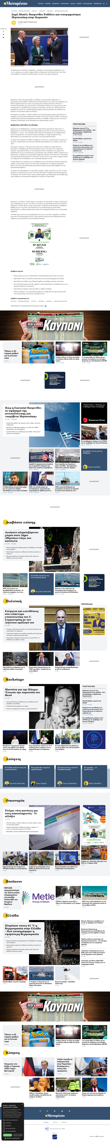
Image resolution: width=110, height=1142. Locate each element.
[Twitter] (54, 1111)
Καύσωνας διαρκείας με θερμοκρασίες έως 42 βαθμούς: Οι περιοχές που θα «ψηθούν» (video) (93, 931)
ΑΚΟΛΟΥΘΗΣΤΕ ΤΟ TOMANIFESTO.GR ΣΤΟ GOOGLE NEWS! (27, 306)
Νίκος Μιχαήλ (41, 783)
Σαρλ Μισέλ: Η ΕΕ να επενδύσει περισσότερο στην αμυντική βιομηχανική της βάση (39, 278)
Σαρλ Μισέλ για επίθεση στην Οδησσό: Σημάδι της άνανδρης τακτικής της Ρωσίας (39, 281)
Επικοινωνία (64, 1122)
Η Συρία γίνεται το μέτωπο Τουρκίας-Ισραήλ (67, 768)
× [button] (22, 1104)
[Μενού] (103, 3)
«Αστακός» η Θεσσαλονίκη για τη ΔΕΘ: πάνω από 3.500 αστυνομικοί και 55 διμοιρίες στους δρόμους (93, 952)
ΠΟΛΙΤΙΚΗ (14, 11)
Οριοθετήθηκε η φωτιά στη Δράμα (14, 982)
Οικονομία (15, 800)
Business (14, 881)
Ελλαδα (72, 3)
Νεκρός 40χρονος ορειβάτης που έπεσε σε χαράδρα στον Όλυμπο (92, 922)
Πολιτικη (41, 3)
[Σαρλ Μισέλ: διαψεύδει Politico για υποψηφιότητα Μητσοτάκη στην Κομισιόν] (3, 31)
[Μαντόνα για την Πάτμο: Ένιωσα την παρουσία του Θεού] (54, 706)
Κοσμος (79, 3)
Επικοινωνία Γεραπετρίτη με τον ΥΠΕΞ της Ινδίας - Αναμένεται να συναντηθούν (40, 669)
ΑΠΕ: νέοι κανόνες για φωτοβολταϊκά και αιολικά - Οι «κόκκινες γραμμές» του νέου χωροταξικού (13, 591)
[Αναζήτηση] (106, 3)
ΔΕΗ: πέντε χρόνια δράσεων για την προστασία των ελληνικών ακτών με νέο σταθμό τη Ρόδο (94, 903)
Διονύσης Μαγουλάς (43, 591)
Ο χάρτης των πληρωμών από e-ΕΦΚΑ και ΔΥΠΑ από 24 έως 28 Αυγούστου (39, 868)
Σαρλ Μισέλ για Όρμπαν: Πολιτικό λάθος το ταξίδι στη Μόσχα (32, 289)
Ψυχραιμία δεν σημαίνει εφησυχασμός (40, 768)
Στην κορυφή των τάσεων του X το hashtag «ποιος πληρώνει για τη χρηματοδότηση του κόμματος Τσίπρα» (40, 748)
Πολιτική (14, 601)
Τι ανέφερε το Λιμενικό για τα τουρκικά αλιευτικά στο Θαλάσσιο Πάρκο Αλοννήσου (40, 983)
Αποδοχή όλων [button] (8, 1135)
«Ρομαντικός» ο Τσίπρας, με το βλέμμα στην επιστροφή (94, 406)
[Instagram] (47, 1111)
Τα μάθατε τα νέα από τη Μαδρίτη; (92, 452)
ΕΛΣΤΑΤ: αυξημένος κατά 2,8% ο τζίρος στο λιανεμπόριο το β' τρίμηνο (68, 902)
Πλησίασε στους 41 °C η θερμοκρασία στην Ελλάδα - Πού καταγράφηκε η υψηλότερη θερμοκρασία (84, 131)
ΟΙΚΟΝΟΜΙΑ (63, 469)
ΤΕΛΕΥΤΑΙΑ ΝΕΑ (79, 124)
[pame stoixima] (55, 325)
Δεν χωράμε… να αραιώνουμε (90, 768)
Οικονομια (55, 3)
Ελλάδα (12, 915)
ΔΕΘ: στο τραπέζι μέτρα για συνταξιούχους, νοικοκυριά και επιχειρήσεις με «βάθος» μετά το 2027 (40, 489)
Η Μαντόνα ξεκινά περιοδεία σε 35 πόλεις (17, 706)
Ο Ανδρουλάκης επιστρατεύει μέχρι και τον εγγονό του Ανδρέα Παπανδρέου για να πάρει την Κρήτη (15, 488)
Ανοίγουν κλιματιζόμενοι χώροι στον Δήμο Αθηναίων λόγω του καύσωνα (21, 536)
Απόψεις (13, 759)
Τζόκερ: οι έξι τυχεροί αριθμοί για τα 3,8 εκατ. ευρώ (11, 354)
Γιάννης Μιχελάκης (70, 783)
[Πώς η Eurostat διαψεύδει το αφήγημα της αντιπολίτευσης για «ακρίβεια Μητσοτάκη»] (54, 424)
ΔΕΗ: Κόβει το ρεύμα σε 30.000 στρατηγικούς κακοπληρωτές (22, 831)
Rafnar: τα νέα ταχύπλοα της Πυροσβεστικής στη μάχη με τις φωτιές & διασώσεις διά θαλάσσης (66, 590)
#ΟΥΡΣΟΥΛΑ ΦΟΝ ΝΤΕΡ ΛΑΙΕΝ (61, 11)
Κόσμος (13, 1053)
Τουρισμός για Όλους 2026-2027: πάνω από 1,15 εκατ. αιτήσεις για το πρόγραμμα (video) (93, 962)
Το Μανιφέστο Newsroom (27, 22)
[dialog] (12, 1122)
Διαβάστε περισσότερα (15, 1117)
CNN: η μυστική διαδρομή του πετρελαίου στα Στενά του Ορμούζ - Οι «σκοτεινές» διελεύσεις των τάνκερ (67, 489)
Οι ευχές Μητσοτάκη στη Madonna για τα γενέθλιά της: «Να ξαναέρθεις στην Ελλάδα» (67, 747)
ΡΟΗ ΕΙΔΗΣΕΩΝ (87, 3)
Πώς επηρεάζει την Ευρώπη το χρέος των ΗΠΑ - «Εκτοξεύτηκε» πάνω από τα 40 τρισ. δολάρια (66, 466)
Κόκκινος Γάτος (97, 420)
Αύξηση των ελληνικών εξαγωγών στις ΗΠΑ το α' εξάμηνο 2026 (94, 862)
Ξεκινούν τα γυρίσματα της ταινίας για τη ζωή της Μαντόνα (21, 708)
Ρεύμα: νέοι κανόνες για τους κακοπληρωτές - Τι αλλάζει (21, 813)
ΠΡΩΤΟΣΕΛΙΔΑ (98, 3)
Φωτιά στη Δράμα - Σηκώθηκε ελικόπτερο (65, 982)
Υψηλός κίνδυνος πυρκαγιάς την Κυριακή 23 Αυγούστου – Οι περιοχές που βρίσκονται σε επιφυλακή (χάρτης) (94, 941)
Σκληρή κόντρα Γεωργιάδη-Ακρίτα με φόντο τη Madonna (66, 668)
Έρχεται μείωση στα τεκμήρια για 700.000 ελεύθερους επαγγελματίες (15, 867)
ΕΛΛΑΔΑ (80, 135)
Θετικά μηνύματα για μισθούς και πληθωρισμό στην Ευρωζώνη (66, 867)
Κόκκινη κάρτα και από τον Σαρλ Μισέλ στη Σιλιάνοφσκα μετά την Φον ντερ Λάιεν (39, 276)
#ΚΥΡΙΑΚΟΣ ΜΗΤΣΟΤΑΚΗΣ (24, 11)
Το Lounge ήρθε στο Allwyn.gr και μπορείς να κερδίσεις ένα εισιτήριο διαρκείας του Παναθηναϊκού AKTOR (94, 359)
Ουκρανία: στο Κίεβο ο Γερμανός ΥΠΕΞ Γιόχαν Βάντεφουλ (12, 1067)
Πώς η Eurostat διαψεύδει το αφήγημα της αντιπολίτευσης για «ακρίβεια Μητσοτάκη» (23, 412)
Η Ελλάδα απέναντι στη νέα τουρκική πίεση (40, 576)
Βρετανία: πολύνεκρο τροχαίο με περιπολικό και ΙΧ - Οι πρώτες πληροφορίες (67, 1095)
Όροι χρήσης (46, 1122)
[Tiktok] (69, 1111)
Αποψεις (48, 3)
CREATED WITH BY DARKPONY (96, 1136)
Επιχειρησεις (65, 3)
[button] (12, 1138)
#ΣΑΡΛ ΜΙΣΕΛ (42, 11)
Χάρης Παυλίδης (94, 467)
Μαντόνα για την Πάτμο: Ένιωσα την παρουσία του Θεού (22, 692)
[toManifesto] (15, 3)
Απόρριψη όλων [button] (17, 1135)
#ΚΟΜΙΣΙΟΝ (49, 11)
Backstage (15, 679)
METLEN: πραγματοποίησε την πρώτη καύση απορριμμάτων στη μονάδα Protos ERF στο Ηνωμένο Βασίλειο (11, 896)
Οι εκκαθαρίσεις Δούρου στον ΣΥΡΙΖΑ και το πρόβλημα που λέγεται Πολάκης (83, 157)
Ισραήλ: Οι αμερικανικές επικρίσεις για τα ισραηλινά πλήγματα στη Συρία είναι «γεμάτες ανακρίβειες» (41, 466)
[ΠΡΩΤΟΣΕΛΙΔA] (94, 621)
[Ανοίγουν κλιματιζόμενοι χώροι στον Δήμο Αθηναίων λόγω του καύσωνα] (54, 549)
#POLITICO (34, 11)
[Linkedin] (3, 37)
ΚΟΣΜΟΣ (36, 469)
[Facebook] (40, 1111)
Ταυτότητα (55, 1122)
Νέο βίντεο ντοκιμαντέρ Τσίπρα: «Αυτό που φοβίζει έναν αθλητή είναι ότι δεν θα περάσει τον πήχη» (14, 747)
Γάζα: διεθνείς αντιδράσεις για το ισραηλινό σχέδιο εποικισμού (14, 668)
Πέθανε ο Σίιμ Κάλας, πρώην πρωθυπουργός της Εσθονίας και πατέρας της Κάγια (40, 1095)
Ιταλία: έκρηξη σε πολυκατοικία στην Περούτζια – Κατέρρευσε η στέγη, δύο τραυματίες (65, 1065)
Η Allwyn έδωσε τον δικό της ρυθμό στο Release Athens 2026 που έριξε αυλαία (67, 359)
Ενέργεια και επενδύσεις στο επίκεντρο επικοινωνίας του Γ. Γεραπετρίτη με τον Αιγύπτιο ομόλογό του (83, 148)
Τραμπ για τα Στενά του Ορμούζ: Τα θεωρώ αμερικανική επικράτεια (94, 1094)
